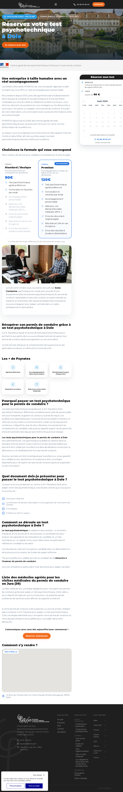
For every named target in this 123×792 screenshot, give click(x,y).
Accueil (60, 719)
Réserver (98, 4)
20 (102, 122)
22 (115, 122)
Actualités (61, 732)
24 (84, 126)
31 (84, 131)
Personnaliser (16, 786)
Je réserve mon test (15, 45)
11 (90, 118)
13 (103, 118)
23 (121, 122)
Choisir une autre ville (102, 142)
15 (114, 118)
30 (121, 126)
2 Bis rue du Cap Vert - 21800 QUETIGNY (31, 748)
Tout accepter (34, 786)
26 (96, 126)
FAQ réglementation (82, 750)
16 (121, 118)
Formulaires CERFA (79, 774)
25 (90, 126)
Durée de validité (79, 745)
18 (90, 122)
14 (108, 118)
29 (115, 126)
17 (84, 122)
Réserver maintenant (37, 636)
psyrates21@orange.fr (28, 744)
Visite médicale (80, 778)
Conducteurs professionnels (82, 730)
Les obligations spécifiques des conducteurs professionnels (82, 763)
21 (108, 122)
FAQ (59, 726)
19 (97, 122)
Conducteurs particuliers (81, 725)
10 (84, 118)
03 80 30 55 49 (104, 139)
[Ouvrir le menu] (56, 4)
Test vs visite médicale (81, 755)
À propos (61, 723)
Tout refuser (37, 775)
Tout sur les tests (80, 739)
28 (109, 126)
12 (97, 118)
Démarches (79, 770)
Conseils (78, 735)
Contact (60, 729)
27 (103, 126)
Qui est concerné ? (79, 720)
